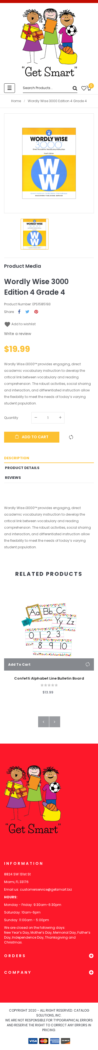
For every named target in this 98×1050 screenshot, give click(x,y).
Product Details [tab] (22, 467)
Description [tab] (16, 458)
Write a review (17, 333)
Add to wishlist (20, 324)
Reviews (13, 477)
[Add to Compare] (71, 437)
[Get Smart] (49, 42)
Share (19, 312)
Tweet (27, 312)
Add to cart (34, 437)
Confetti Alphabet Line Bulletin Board (49, 678)
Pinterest (36, 312)
